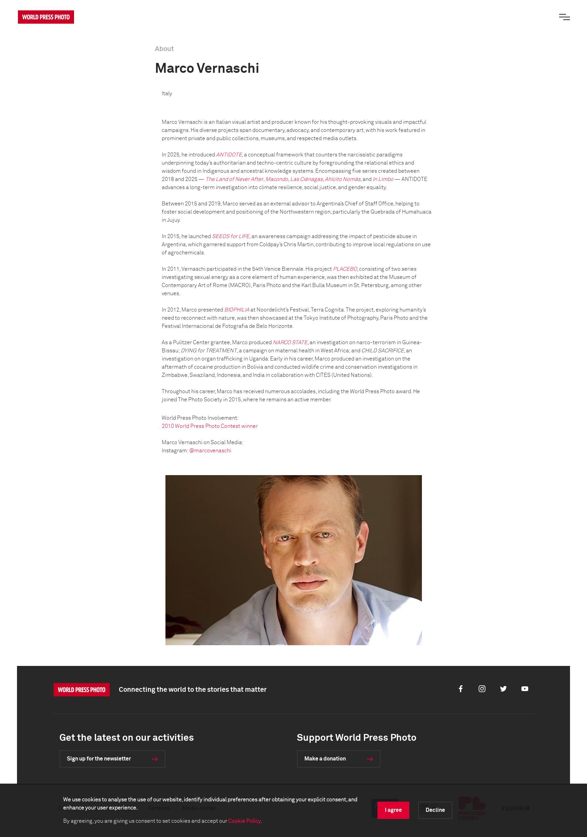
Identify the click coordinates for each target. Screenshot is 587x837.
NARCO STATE (290, 342)
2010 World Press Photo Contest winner (210, 426)
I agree (393, 810)
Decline (435, 810)
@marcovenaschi (210, 450)
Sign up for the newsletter (99, 758)
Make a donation (325, 758)
